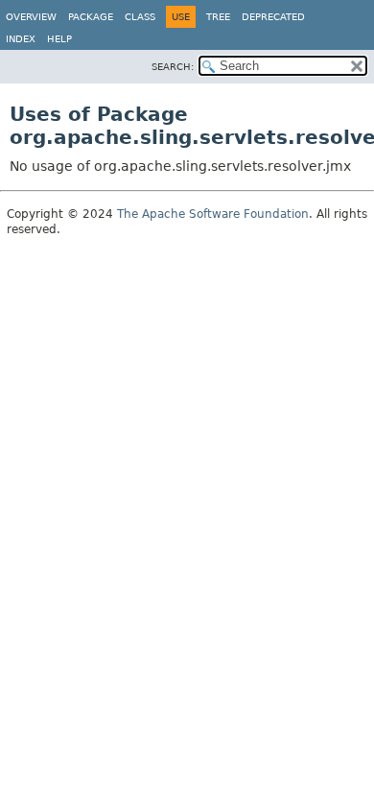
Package (90, 17)
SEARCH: (173, 66)
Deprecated (273, 17)
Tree (218, 17)
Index (20, 39)
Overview (31, 17)
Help (59, 39)
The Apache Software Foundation (213, 214)
